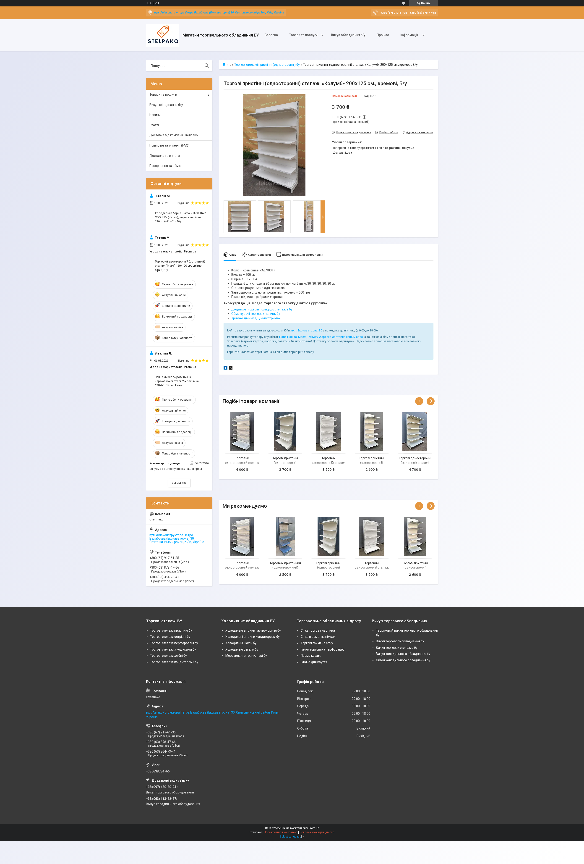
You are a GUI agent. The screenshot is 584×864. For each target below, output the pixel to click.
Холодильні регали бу (241, 649)
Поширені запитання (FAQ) (169, 145)
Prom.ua (314, 828)
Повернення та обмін (165, 166)
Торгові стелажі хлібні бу (168, 655)
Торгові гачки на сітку (317, 643)
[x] (230, 368)
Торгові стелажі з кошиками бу (173, 649)
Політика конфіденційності (317, 832)
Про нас (383, 35)
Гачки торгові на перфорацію (322, 649)
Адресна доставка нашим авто (341, 337)
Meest (302, 337)
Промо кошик (311, 655)
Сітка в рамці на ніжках (318, 636)
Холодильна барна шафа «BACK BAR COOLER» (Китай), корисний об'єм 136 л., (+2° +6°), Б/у (180, 217)
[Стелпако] (162, 35)
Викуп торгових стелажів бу (396, 647)
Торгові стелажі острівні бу (170, 636)
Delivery (313, 337)
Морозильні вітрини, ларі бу (246, 655)
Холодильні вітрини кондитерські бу (252, 636)
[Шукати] (206, 65)
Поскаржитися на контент (280, 832)
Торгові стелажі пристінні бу (171, 630)
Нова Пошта (288, 337)
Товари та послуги (303, 35)
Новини (155, 115)
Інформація (409, 35)
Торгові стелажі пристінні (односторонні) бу (267, 64)
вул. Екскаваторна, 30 (306, 330)
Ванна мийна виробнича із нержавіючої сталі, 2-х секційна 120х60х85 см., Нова (177, 381)
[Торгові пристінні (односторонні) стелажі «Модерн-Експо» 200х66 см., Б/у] (371, 431)
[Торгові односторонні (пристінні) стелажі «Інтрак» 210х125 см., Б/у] (414, 431)
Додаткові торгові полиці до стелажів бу (261, 309)
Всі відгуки (179, 482)
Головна (271, 35)
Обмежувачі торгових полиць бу (255, 313)
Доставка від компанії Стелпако (173, 135)
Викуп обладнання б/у (348, 35)
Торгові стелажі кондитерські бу (174, 662)
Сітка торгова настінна (318, 630)
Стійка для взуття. (314, 662)
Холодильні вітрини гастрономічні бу (253, 630)
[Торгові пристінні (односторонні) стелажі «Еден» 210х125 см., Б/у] (285, 431)
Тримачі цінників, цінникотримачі (256, 318)
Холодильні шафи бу (240, 643)
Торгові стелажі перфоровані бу (174, 643)
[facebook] (225, 368)
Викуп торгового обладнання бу (400, 641)
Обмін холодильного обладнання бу (403, 660)
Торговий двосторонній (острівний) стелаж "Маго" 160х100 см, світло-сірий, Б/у (180, 265)
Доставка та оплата (164, 156)
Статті (154, 125)
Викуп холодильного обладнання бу (403, 654)
